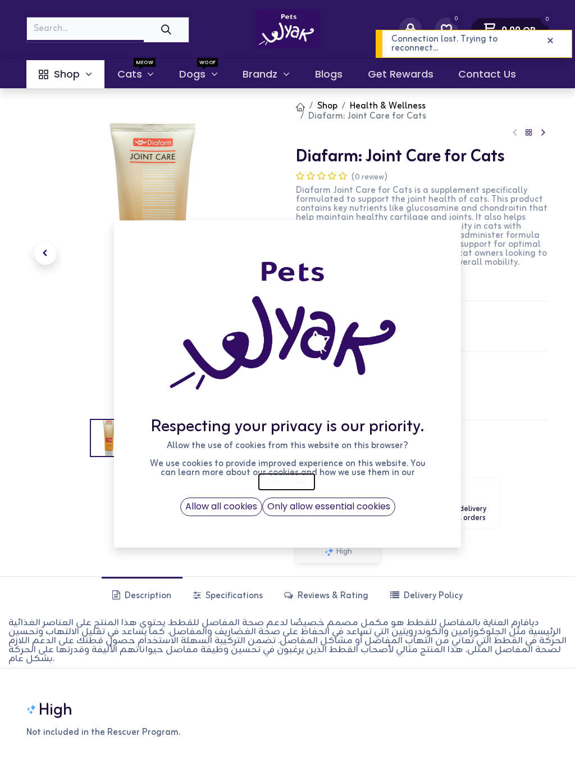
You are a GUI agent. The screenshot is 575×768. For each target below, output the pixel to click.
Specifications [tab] (233, 596)
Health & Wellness (388, 106)
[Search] (166, 29)
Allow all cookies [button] (221, 506)
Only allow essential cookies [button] (328, 506)
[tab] (426, 595)
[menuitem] (65, 74)
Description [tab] (146, 596)
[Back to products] (529, 133)
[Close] (550, 41)
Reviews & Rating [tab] (331, 596)
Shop (327, 106)
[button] (45, 253)
